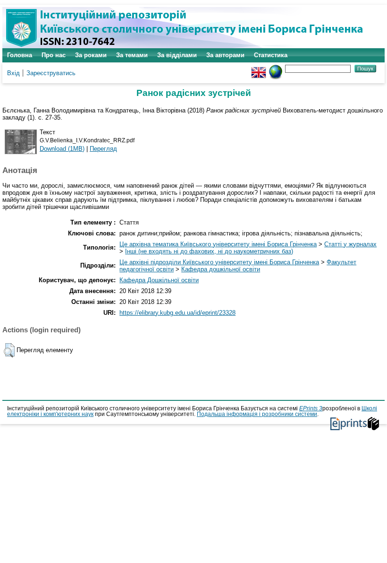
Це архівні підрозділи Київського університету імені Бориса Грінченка (219, 262)
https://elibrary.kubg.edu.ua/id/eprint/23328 (177, 312)
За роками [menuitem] (91, 55)
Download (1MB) (62, 148)
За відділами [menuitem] (177, 55)
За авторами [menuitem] (225, 55)
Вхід (13, 73)
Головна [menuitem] (19, 55)
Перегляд (103, 148)
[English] (258, 68)
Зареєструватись (51, 73)
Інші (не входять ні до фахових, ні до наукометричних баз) (209, 251)
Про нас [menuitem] (54, 55)
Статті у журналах (350, 244)
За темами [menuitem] (132, 55)
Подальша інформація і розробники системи (257, 414)
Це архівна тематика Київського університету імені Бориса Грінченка (218, 244)
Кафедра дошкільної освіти (220, 269)
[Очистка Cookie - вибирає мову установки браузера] (275, 68)
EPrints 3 (310, 408)
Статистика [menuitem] (270, 55)
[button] (9, 350)
